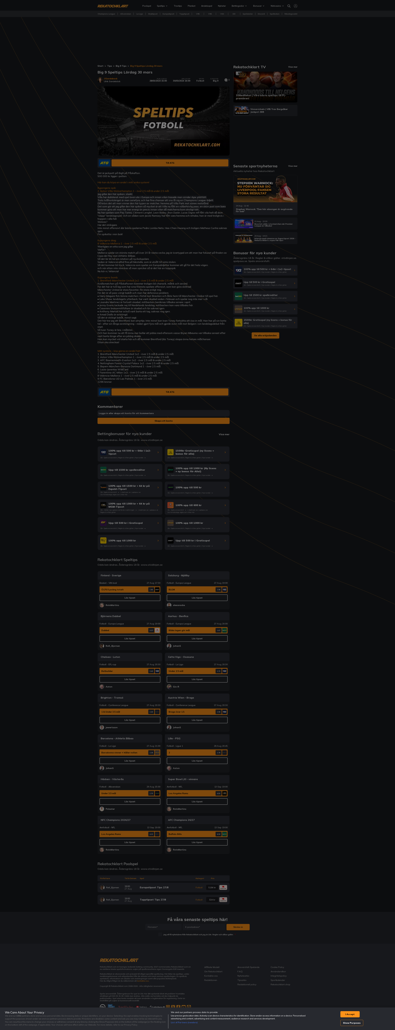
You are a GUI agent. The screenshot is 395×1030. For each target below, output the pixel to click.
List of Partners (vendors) (184, 1022)
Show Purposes (352, 1023)
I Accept (350, 1014)
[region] (197, 1018)
